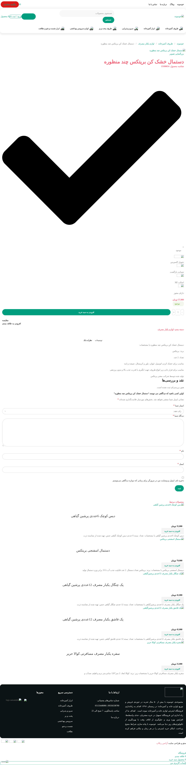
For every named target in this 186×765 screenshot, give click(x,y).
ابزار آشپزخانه (66, 700)
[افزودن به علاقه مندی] (164, 510)
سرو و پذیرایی (66, 711)
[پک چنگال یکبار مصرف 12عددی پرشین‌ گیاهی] (163, 573)
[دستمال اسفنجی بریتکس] (172, 539)
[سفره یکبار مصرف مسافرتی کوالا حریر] (165, 642)
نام (182, 451)
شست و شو (67, 726)
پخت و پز (69, 716)
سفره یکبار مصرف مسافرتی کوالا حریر (93, 653)
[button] (172, 531)
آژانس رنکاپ (162, 743)
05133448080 (100, 706)
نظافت (70, 731)
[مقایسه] (180, 510)
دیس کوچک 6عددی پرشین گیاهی (93, 516)
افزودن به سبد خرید (86, 312)
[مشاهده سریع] (172, 510)
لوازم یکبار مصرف (146, 44)
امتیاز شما (178, 405)
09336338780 (113, 706)
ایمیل (180, 464)
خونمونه (180, 44)
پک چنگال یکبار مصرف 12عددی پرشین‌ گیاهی (93, 585)
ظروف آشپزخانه (165, 44)
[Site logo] (179, 16)
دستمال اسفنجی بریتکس (93, 550)
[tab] (98, 340)
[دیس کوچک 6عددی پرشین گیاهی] (168, 505)
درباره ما (115, 717)
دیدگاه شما (178, 415)
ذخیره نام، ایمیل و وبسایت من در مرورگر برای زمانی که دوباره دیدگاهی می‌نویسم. (148, 480)
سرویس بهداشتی (65, 721)
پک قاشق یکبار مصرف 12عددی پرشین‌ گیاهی (93, 619)
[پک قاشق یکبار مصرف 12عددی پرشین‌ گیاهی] (163, 608)
